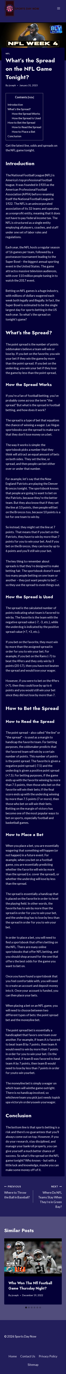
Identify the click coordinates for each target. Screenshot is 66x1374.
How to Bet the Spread (21, 122)
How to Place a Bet (23, 131)
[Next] (56, 1271)
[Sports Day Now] (21, 8)
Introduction (15, 104)
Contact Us (27, 1356)
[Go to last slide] (10, 1271)
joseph (12, 85)
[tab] (26, 1307)
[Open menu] (58, 8)
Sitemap (33, 1364)
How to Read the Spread (26, 127)
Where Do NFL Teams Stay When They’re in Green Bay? (50, 1197)
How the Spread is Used (26, 118)
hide (31, 97)
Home (13, 1356)
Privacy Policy (48, 1356)
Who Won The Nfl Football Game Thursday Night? (30, 1286)
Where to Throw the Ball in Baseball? (17, 1192)
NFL (8, 53)
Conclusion (14, 136)
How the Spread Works (26, 113)
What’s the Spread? (19, 109)
